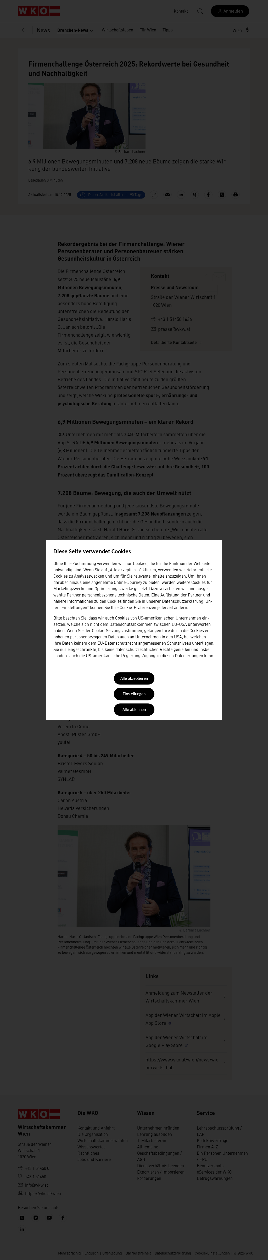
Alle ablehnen (134, 710)
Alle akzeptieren (134, 679)
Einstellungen (134, 694)
